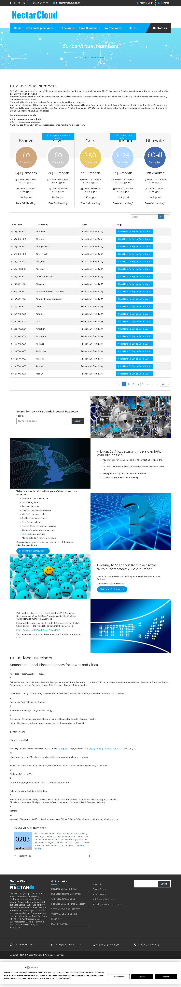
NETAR (19, 887)
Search (20, 416)
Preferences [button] (64, 978)
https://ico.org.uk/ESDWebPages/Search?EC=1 (39, 630)
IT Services (68, 28)
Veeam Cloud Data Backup (64, 914)
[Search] (161, 216)
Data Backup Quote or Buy (64, 889)
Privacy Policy (99, 894)
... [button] (119, 384)
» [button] (156, 384)
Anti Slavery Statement (103, 899)
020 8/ (116, 749)
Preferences (119, 977)
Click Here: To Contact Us (112, 589)
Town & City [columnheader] (42, 224)
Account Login (146, 3)
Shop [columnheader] (118, 224)
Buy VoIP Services (59, 924)
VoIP (24, 534)
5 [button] (142, 384)
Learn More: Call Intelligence (33, 551)
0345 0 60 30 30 (41, 3)
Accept (166, 977)
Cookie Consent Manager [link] (14, 967)
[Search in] (166, 216)
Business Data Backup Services (66, 894)
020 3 (92, 749)
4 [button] (138, 384)
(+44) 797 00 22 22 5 (148, 944)
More (132, 28)
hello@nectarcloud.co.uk (68, 3)
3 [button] (133, 384)
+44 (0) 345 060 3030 (107, 944)
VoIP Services (113, 28)
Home (17, 28)
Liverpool (63, 749)
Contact (165, 3)
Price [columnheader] (84, 224)
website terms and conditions (106, 904)
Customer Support (23, 944)
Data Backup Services (40, 28)
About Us (97, 884)
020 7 (107, 749)
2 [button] (128, 384)
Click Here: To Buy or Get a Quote (134, 232)
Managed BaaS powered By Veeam (68, 904)
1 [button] (124, 384)
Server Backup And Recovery (65, 909)
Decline (142, 977)
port (29, 542)
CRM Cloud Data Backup (63, 899)
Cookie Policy (99, 889)
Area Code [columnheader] (17, 224)
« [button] (110, 384)
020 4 (100, 749)
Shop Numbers (88, 28)
